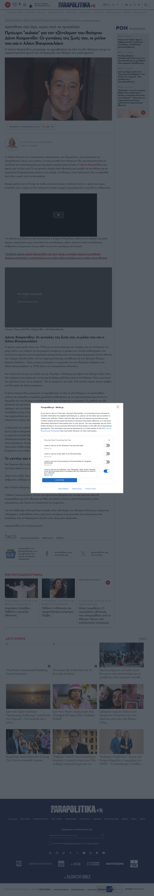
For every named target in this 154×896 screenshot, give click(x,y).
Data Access (77, 489)
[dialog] (77, 448)
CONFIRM (59, 480)
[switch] (107, 445)
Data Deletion (63, 489)
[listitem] (77, 440)
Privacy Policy (90, 489)
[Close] (118, 407)
